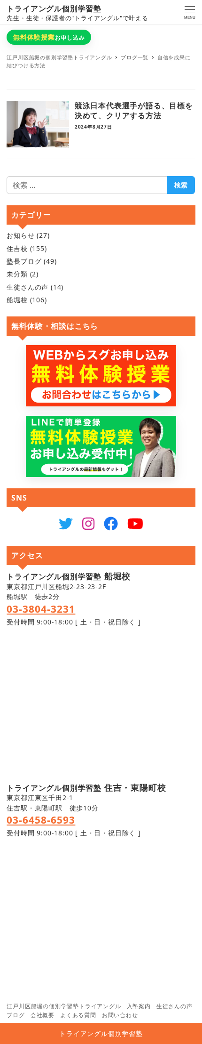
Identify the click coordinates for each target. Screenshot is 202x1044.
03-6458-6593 (41, 819)
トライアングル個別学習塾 (54, 8)
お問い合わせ (120, 1015)
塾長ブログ (24, 261)
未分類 (17, 273)
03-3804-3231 (41, 608)
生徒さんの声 (27, 287)
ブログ (15, 1015)
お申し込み (49, 36)
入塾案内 (139, 1006)
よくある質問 (78, 1015)
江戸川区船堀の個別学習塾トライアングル (64, 1006)
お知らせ (20, 235)
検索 (180, 184)
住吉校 (17, 248)
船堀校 (17, 299)
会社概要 (42, 1015)
